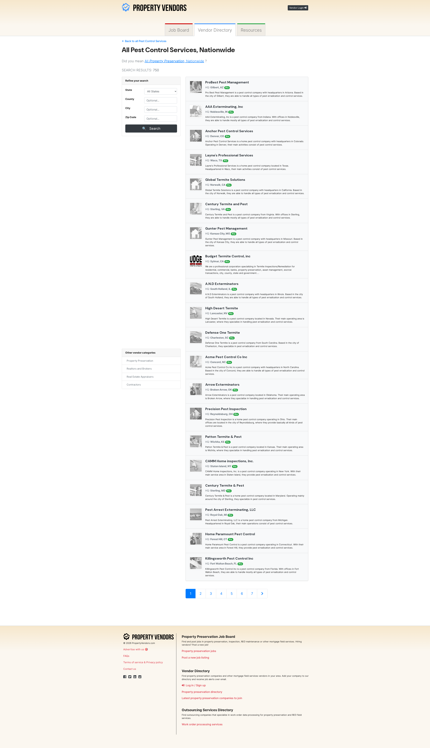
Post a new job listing (195, 657)
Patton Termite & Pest (223, 436)
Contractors (133, 384)
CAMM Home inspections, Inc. (229, 461)
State (128, 90)
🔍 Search (151, 128)
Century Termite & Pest (224, 485)
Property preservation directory (202, 692)
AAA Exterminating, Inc (224, 106)
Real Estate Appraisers (139, 376)
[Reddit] (139, 677)
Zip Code (130, 117)
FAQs (126, 656)
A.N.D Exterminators (222, 284)
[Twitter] (129, 677)
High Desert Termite (221, 308)
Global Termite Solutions (225, 179)
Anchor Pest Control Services (229, 131)
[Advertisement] (247, 611)
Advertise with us (133, 649)
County (129, 99)
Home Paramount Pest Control (230, 534)
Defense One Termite (222, 332)
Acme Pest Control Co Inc (226, 357)
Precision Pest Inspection (226, 409)
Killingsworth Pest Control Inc (229, 558)
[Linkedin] (134, 677)
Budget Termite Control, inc (227, 256)
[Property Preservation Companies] (154, 7)
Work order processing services (202, 724)
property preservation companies (211, 698)
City (127, 108)
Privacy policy (154, 662)
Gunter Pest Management (226, 228)
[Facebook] (124, 677)
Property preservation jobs (199, 651)
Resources (251, 30)
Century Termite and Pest (226, 204)
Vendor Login (296, 7)
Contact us (129, 668)
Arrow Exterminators (222, 384)
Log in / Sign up (195, 685)
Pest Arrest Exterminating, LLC (230, 509)
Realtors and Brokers (138, 368)
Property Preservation (139, 360)
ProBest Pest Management (227, 82)
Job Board (178, 30)
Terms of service (133, 662)
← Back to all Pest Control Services (144, 41)
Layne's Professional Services (229, 155)
